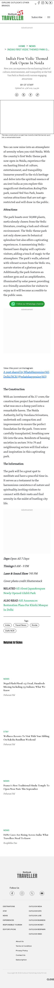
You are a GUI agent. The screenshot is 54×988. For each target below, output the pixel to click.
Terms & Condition (24, 946)
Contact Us (20, 955)
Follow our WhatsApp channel (30, 304)
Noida (34, 625)
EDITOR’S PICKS (9, 929)
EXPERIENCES (8, 920)
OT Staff (29, 84)
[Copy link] (37, 95)
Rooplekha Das (10, 842)
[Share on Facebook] (30, 95)
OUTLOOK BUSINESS (37, 920)
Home (22, 46)
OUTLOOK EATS (35, 911)
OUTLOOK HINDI (35, 934)
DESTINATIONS (9, 906)
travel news (20, 625)
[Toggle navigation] (48, 17)
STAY (5, 911)
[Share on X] (23, 95)
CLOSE (50, 979)
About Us (20, 941)
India (7, 625)
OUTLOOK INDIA (35, 906)
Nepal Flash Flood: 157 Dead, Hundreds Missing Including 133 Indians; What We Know (24, 687)
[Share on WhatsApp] (16, 95)
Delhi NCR (9, 630)
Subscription (21, 960)
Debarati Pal (9, 695)
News (32, 46)
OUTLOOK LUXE (35, 915)
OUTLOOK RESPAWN (37, 929)
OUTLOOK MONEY (36, 925)
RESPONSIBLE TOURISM (12, 925)
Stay (5, 731)
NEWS (5, 915)
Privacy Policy (22, 950)
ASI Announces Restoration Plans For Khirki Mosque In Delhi (25, 605)
